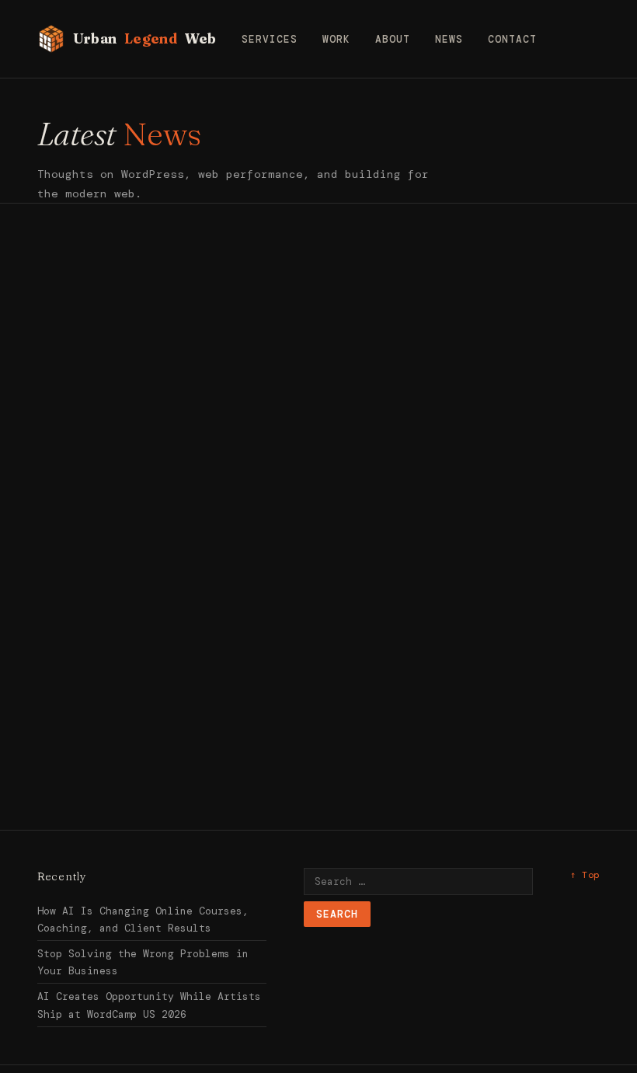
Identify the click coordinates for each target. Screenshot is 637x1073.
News (449, 39)
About (392, 39)
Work (336, 39)
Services (270, 39)
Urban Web (145, 38)
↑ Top (585, 875)
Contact (512, 39)
